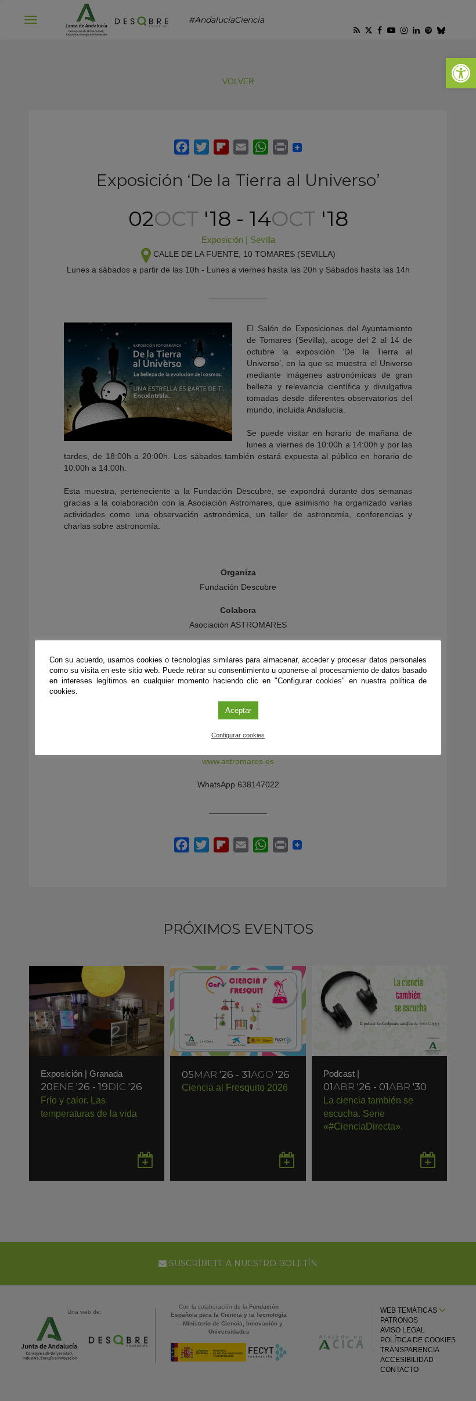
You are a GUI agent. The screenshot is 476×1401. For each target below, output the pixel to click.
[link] (461, 73)
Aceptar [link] (238, 710)
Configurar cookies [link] (238, 735)
